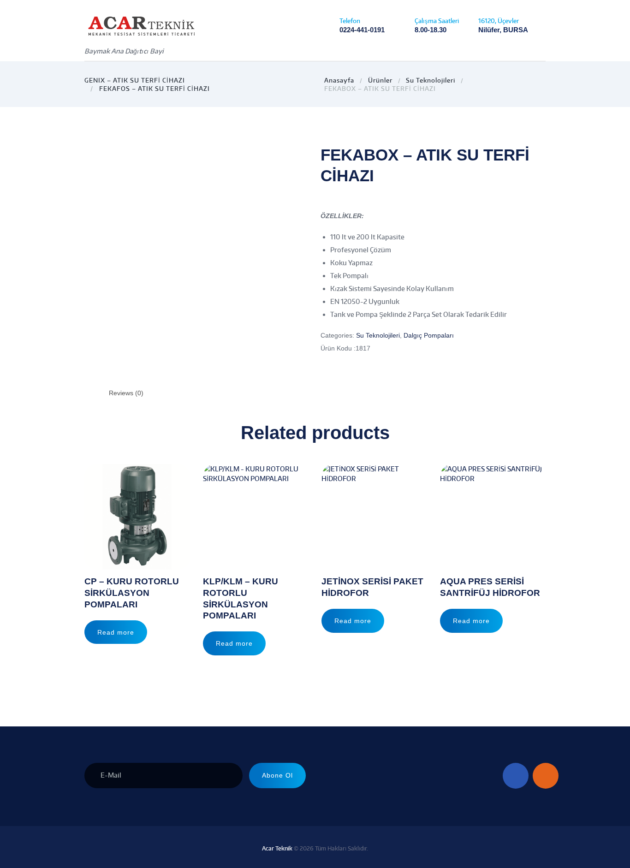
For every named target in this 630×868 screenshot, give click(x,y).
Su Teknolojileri (430, 80)
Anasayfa (339, 80)
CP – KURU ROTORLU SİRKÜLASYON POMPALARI (131, 593)
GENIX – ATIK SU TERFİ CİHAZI (134, 80)
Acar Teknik (277, 848)
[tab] (126, 393)
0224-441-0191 (362, 30)
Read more (115, 632)
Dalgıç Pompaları (429, 335)
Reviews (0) (126, 393)
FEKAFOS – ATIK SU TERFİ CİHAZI (154, 88)
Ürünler (380, 80)
